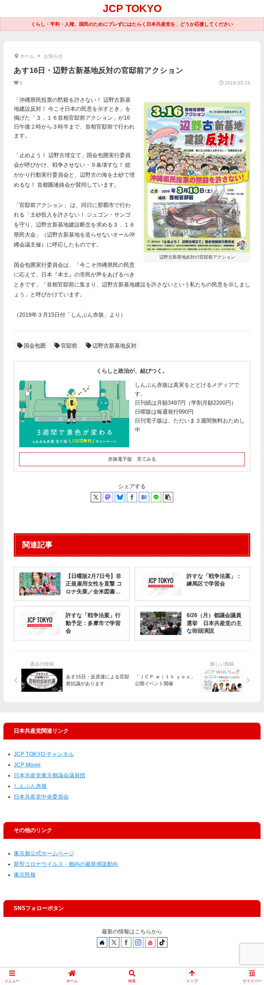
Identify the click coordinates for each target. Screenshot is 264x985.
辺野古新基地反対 (114, 346)
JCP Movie (27, 765)
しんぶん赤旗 (30, 786)
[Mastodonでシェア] (108, 497)
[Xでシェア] (96, 497)
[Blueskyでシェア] (120, 497)
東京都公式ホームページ (44, 853)
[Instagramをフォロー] (138, 942)
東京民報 (25, 875)
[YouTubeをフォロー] (150, 942)
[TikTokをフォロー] (162, 942)
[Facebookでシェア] (132, 497)
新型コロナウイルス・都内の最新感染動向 (66, 864)
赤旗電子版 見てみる (132, 459)
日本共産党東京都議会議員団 (49, 775)
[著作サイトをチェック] (102, 942)
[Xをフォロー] (114, 942)
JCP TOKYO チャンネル (44, 754)
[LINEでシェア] (156, 497)
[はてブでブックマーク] (144, 497)
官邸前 (69, 346)
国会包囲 (35, 346)
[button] (168, 497)
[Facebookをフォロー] (126, 942)
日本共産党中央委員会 (41, 797)
